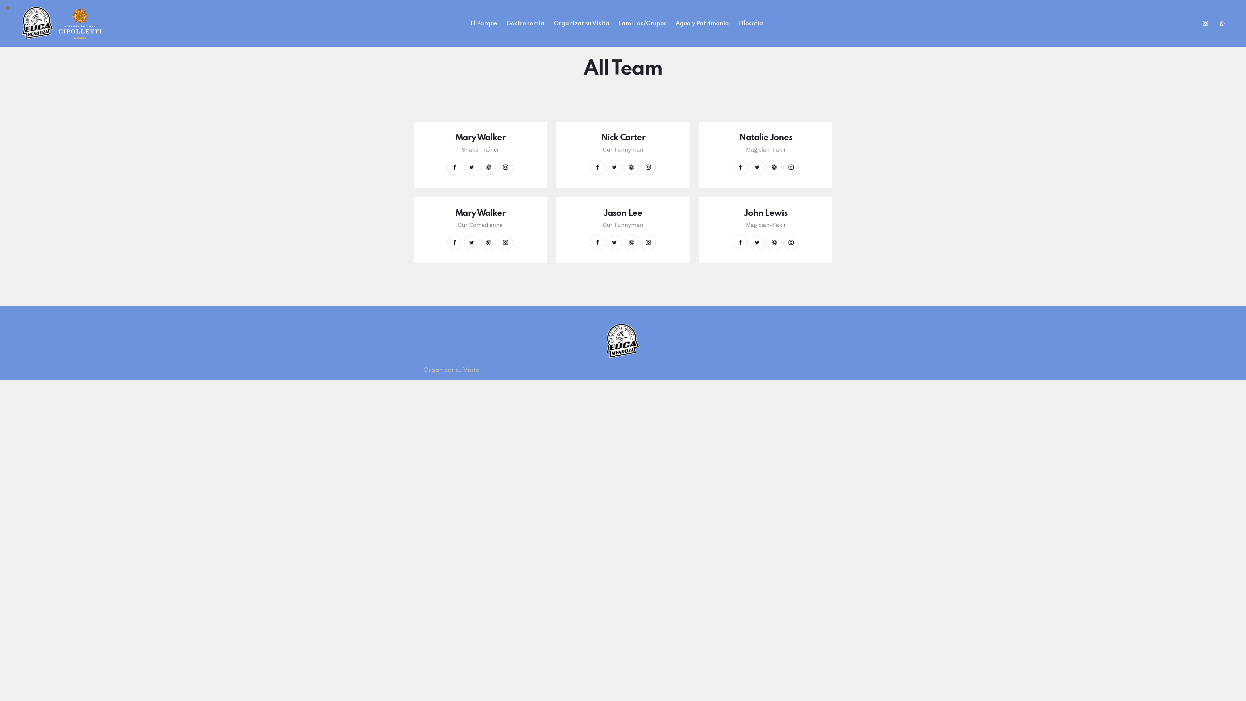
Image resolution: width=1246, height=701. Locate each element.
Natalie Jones (765, 137)
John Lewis (765, 213)
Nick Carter (623, 137)
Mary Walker (480, 137)
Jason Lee (623, 213)
